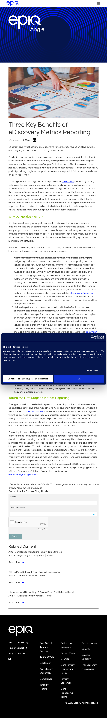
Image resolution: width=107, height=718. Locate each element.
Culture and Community (67, 645)
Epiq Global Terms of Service (46, 647)
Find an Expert (16, 648)
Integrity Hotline (44, 687)
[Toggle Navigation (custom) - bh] (98, 3)
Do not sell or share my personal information (28, 379)
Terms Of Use (47, 657)
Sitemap (65, 659)
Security (86, 649)
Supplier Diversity (86, 657)
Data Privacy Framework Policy (68, 669)
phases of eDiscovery (81, 293)
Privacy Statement (66, 681)
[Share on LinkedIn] (34, 140)
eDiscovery (68, 181)
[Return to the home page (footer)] (13, 3)
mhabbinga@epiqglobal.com (23, 474)
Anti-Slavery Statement (46, 671)
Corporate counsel (33, 411)
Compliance (46, 679)
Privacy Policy (68, 653)
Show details (93, 370)
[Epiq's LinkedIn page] (9, 659)
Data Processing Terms (67, 693)
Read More (14, 562)
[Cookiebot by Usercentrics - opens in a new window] (92, 337)
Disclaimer (45, 663)
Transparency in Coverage (89, 667)
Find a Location (17, 642)
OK (79, 379)
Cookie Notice (89, 643)
